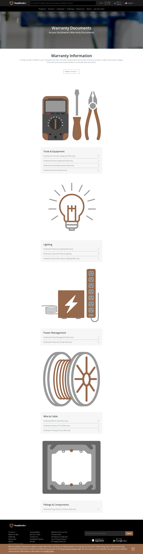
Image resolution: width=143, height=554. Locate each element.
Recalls (32, 541)
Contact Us (34, 537)
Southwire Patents (36, 539)
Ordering (11, 537)
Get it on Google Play (120, 540)
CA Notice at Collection (59, 537)
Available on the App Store (98, 540)
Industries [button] (60, 9)
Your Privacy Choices (59, 539)
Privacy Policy (49, 551)
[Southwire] (18, 3)
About (10, 541)
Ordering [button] (70, 9)
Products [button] (42, 9)
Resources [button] (80, 9)
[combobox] (63, 3)
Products (11, 532)
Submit (129, 533)
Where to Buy (13, 534)
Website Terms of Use (59, 532)
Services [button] (51, 9)
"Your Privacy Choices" (69, 549)
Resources (12, 539)
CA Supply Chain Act (58, 541)
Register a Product (70, 71)
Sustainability (35, 532)
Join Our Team (99, 9)
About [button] (89, 9)
